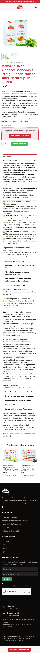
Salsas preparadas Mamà (15, 62)
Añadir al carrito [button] (11, 475)
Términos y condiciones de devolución (16, 521)
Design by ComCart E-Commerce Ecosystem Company (17, 639)
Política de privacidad (9, 517)
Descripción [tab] (7, 156)
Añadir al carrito (19, 144)
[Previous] (4, 33)
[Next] (35, 33)
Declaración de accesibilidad (12, 531)
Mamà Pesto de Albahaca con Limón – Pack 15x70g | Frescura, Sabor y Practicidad (10, 468)
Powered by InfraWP (9, 638)
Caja (3, 552)
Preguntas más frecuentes (11, 524)
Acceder (4, 548)
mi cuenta (5, 541)
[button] (4, 7)
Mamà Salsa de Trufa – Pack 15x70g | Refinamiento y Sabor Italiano (28, 468)
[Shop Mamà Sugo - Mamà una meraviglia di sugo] (20, 7)
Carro (4, 545)
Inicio (3, 62)
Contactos (5, 527)
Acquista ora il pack (20, 136)
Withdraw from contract (19, 650)
